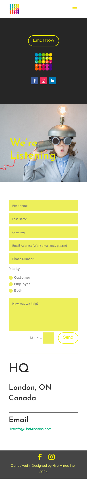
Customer (22, 277)
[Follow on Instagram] (43, 80)
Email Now (43, 40)
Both (18, 290)
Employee (22, 283)
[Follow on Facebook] (34, 80)
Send (68, 338)
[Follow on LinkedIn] (52, 80)
